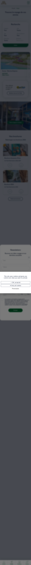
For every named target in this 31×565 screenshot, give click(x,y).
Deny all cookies (16, 285)
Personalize (15, 288)
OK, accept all (16, 282)
